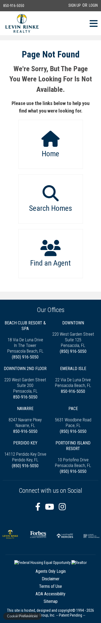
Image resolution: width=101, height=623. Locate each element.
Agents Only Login (51, 571)
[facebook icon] (39, 507)
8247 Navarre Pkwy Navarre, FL (25, 417)
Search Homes (50, 208)
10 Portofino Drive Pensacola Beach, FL (73, 454)
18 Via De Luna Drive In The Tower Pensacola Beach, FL (25, 337)
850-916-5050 (13, 5)
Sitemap (51, 601)
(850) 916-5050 (25, 357)
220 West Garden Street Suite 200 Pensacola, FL (25, 380)
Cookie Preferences (22, 616)
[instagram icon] (62, 507)
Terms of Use (50, 586)
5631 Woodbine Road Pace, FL (73, 417)
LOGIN (93, 5)
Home (50, 153)
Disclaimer (51, 578)
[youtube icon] (50, 507)
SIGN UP (74, 5)
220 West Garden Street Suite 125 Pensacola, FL (73, 334)
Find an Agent (50, 263)
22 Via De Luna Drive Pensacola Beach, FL (73, 377)
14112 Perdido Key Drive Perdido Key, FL (25, 451)
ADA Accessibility (50, 593)
